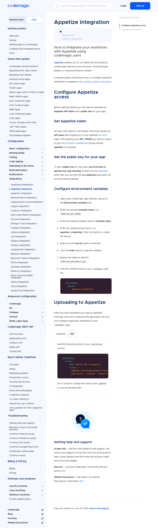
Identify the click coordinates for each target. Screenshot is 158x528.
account (103, 135)
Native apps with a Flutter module (26, 92)
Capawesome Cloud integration (27, 202)
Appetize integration (21, 189)
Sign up (140, 6)
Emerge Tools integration (24, 224)
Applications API (17, 338)
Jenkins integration (20, 232)
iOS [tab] (72, 334)
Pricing (12, 473)
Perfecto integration (21, 271)
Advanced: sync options (21, 403)
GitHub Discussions (18, 523)
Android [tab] (60, 334)
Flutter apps (15, 88)
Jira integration (18, 237)
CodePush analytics (19, 395)
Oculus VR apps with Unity (22, 123)
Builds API (14, 347)
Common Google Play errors (23, 447)
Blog (10, 514)
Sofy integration (19, 286)
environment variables (73, 143)
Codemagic (14, 510)
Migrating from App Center (23, 71)
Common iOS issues (19, 443)
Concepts (14, 365)
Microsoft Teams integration (25, 258)
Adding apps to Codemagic (23, 45)
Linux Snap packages (20, 114)
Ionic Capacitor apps (19, 101)
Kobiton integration (20, 245)
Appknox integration (21, 193)
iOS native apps (17, 84)
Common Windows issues (22, 438)
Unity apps (14, 118)
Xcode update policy (20, 499)
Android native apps (19, 79)
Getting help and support (22, 423)
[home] (60, 31)
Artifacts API (15, 343)
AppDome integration (22, 185)
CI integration (16, 386)
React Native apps (18, 97)
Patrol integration (19, 263)
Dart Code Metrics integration (26, 215)
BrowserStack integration (24, 198)
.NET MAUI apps (17, 127)
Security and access (19, 382)
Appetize (103, 171)
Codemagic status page (21, 451)
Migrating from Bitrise (20, 75)
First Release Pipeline (20, 135)
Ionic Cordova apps (19, 105)
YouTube (12, 518)
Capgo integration (20, 206)
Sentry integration (20, 282)
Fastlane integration (21, 228)
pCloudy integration (21, 267)
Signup (12, 40)
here (63, 471)
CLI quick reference (19, 399)
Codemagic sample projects (23, 66)
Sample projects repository (97, 82)
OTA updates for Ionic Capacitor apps (25, 409)
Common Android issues (22, 434)
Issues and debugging (20, 391)
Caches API (15, 351)
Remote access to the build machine (23, 428)
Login (123, 6)
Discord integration (20, 219)
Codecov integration (21, 211)
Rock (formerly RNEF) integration (22, 276)
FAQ (11, 53)
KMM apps (14, 110)
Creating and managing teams (24, 49)
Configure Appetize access (134, 25)
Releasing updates (18, 373)
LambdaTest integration (23, 250)
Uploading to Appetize (132, 30)
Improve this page (98, 508)
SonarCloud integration (22, 291)
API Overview (16, 334)
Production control (18, 378)
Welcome (14, 36)
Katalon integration (20, 241)
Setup (12, 369)
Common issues (17, 456)
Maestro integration (21, 254)
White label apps (17, 131)
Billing (12, 469)
